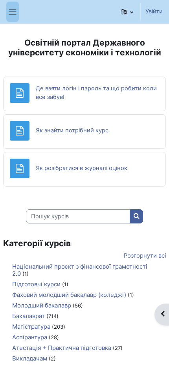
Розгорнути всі (145, 255)
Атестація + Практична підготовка (61, 347)
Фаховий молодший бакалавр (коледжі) (69, 294)
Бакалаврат (28, 316)
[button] (127, 12)
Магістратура (31, 326)
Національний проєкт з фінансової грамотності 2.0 (79, 270)
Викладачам (29, 358)
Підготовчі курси (36, 284)
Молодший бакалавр (41, 305)
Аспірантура (29, 337)
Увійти (154, 11)
